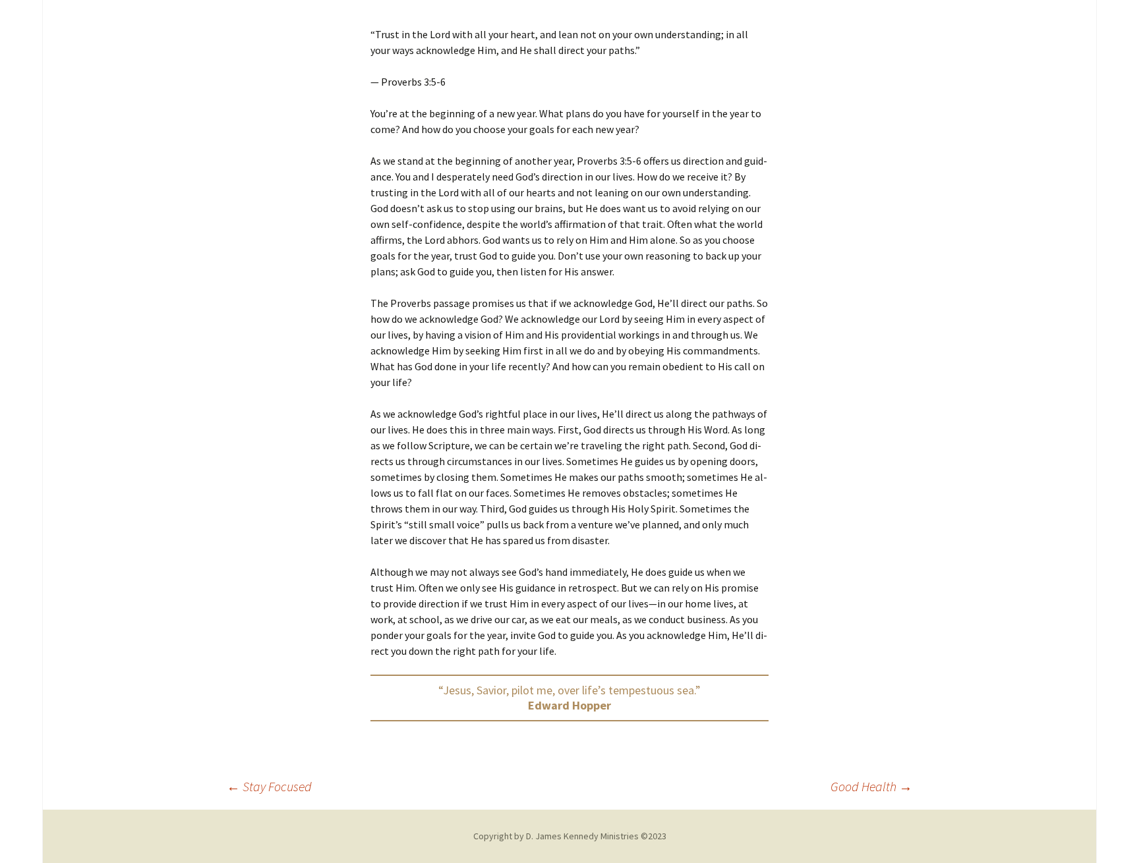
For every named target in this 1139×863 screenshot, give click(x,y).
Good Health (871, 786)
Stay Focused (269, 786)
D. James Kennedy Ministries (582, 836)
